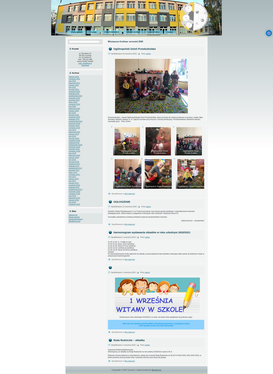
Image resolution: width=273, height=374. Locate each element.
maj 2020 (72, 107)
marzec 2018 (74, 158)
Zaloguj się (73, 215)
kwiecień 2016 (74, 198)
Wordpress (156, 370)
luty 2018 (72, 160)
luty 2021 (72, 87)
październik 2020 (75, 96)
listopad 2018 (74, 143)
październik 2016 (75, 189)
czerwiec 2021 (74, 79)
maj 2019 (72, 130)
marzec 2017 (74, 179)
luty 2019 (72, 136)
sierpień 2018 (74, 149)
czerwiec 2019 (74, 128)
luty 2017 (72, 181)
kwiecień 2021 (74, 83)
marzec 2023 (74, 77)
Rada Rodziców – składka (129, 340)
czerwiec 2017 (74, 175)
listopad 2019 (74, 119)
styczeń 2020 (74, 115)
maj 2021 (72, 81)
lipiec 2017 (73, 172)
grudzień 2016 (74, 185)
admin (148, 54)
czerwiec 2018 (74, 151)
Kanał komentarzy (76, 219)
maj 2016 (72, 196)
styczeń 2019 (74, 138)
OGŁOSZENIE (121, 201)
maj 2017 (72, 177)
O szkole (93, 32)
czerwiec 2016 (74, 194)
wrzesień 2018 (74, 147)
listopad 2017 (74, 166)
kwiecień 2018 (74, 155)
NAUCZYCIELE (153, 32)
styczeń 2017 (74, 183)
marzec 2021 (74, 85)
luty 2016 (72, 202)
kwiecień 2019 (74, 132)
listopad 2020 (74, 94)
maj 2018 (72, 153)
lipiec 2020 (73, 102)
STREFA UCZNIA (133, 32)
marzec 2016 (74, 200)
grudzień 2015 (74, 204)
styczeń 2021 (74, 89)
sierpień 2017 (74, 170)
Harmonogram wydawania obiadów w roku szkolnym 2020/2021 (151, 232)
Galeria (170, 32)
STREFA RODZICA (111, 32)
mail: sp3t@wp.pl (85, 63)
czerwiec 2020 (74, 104)
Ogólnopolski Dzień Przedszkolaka (134, 49)
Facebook (85, 65)
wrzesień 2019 (74, 124)
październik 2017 (75, 168)
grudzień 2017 (74, 164)
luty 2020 (72, 113)
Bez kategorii (130, 194)
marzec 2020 (74, 111)
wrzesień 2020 (74, 98)
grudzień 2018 (74, 141)
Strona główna (76, 32)
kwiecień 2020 (74, 109)
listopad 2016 (74, 187)
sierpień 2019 (74, 126)
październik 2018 (75, 145)
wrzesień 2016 (74, 192)
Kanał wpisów (74, 217)
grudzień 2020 (74, 92)
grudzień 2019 (74, 117)
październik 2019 (75, 121)
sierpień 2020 (74, 100)
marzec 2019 (74, 134)
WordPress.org (74, 221)
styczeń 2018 (74, 162)
